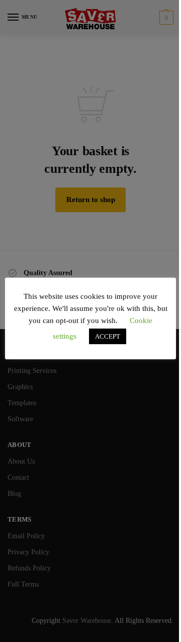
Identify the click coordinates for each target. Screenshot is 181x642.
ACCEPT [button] (107, 336)
